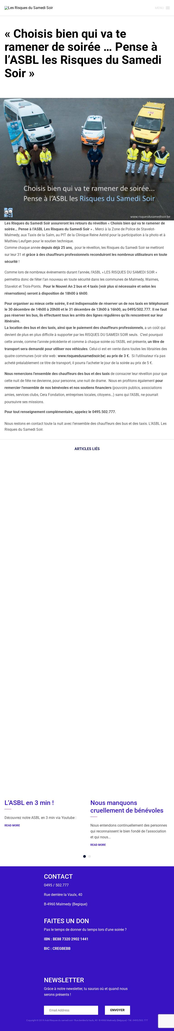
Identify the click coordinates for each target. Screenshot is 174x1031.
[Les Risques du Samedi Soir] (29, 8)
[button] (159, 7)
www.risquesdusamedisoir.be (81, 356)
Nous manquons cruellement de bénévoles (126, 806)
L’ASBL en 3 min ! (29, 803)
